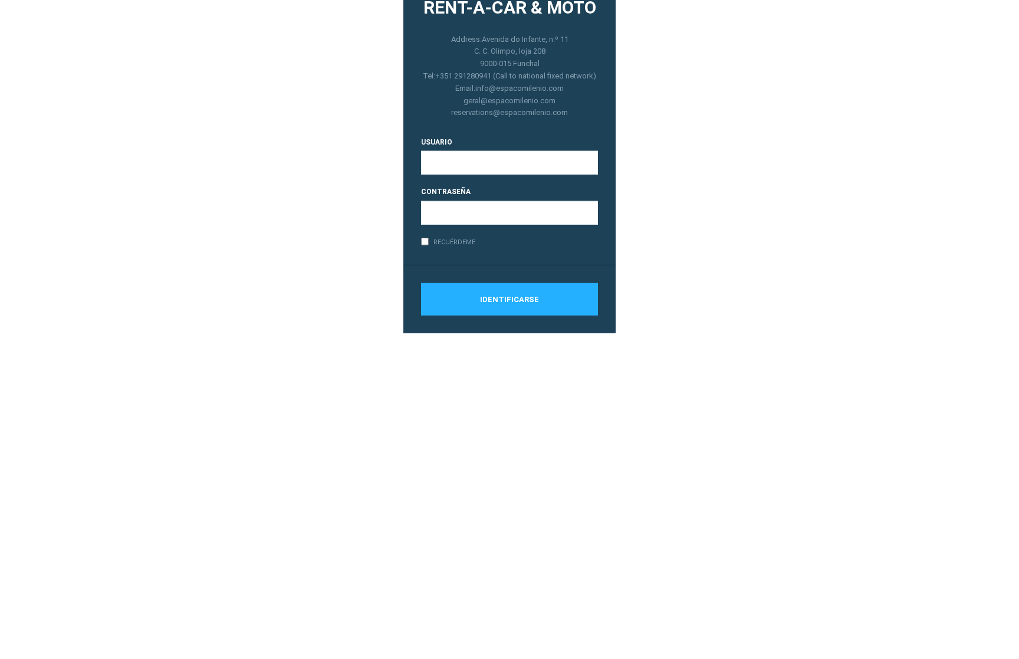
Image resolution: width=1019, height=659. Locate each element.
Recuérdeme (454, 241)
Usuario (436, 142)
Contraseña (446, 192)
